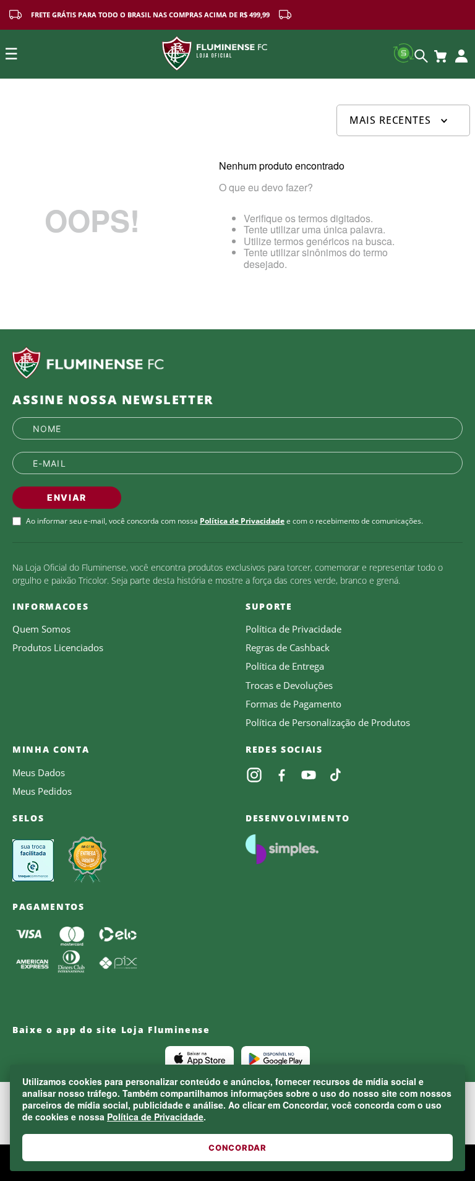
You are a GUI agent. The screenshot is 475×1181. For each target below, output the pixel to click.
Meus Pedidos (42, 791)
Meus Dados (38, 772)
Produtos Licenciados (57, 647)
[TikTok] (335, 775)
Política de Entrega (285, 666)
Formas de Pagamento (293, 704)
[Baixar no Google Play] (275, 1058)
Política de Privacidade (155, 1116)
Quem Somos (41, 629)
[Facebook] (281, 775)
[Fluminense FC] (237, 363)
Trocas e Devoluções (289, 685)
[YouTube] (308, 775)
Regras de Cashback (288, 647)
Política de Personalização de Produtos (328, 722)
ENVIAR (67, 497)
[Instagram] (254, 775)
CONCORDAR (237, 1148)
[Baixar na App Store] (199, 1058)
